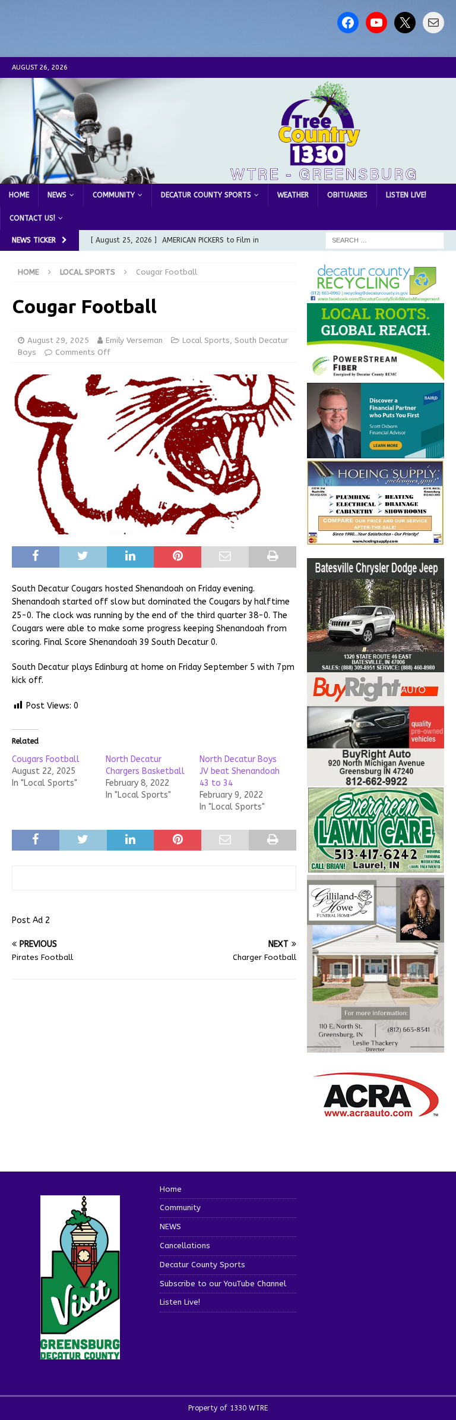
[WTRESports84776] (375, 665)
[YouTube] (376, 22)
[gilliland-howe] (375, 1045)
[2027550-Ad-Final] (375, 451)
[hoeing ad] (375, 539)
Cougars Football (46, 759)
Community (114, 195)
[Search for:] (384, 240)
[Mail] (433, 22)
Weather (293, 195)
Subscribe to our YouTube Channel (223, 1283)
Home (19, 195)
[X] (405, 22)
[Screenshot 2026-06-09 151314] (375, 295)
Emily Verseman (134, 340)
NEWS (57, 195)
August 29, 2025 (58, 340)
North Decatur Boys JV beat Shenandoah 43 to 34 (240, 771)
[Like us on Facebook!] (348, 22)
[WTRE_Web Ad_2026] (375, 375)
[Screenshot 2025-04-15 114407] (375, 867)
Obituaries (347, 195)
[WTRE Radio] (228, 176)
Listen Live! (406, 195)
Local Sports (206, 340)
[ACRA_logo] (376, 1111)
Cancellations (185, 1245)
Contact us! (32, 218)
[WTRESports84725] (375, 779)
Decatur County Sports (206, 195)
